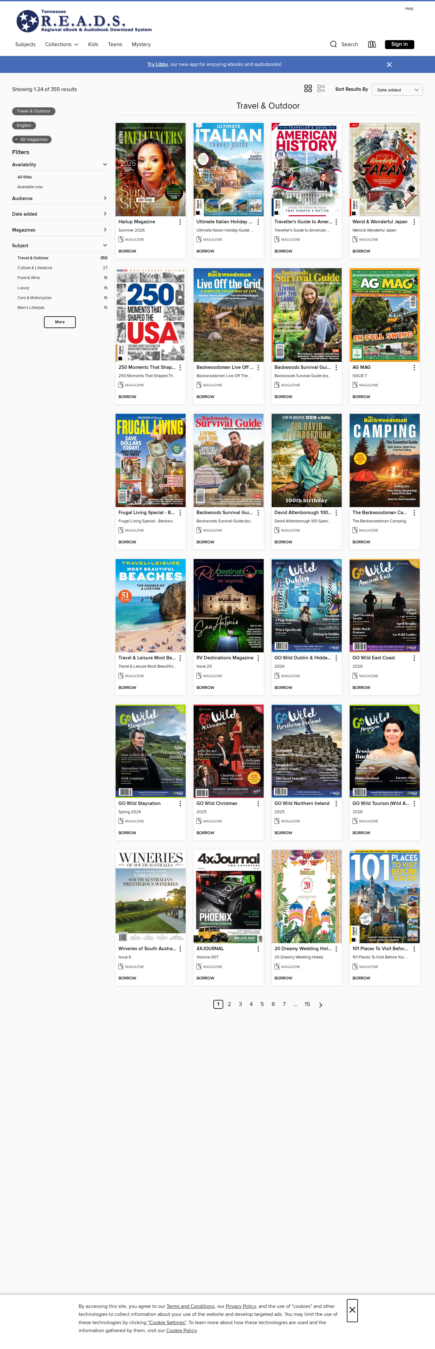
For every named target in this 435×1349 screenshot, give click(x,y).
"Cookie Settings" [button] (167, 1322)
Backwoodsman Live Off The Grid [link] (225, 367)
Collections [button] (59, 44)
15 (307, 1004)
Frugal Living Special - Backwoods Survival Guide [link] (147, 513)
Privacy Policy (241, 1306)
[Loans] (372, 45)
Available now (30, 187)
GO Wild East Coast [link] (374, 658)
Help (409, 8)
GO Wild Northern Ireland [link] (302, 804)
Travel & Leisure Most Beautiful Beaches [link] (147, 658)
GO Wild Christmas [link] (216, 804)
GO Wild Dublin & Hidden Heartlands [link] (304, 658)
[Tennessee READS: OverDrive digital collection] (85, 21)
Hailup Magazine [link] (136, 222)
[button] (343, 45)
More (60, 322)
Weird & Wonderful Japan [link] (380, 222)
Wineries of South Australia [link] (147, 949)
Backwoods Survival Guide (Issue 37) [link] (225, 513)
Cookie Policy (181, 1330)
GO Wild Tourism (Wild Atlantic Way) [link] (382, 804)
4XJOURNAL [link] (210, 949)
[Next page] (321, 1004)
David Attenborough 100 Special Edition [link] (304, 513)
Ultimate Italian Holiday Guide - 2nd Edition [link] (225, 222)
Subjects (25, 44)
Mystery (141, 44)
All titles (25, 177)
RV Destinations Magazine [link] (224, 658)
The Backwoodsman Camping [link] (382, 513)
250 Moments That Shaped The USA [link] (147, 367)
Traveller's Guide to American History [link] (304, 222)
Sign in (399, 44)
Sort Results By (351, 89)
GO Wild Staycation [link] (139, 804)
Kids (93, 44)
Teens (115, 44)
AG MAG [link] (362, 367)
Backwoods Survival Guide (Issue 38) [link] (304, 367)
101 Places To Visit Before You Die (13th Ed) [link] (382, 949)
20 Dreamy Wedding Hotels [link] (304, 949)
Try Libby (157, 64)
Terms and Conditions (191, 1306)
